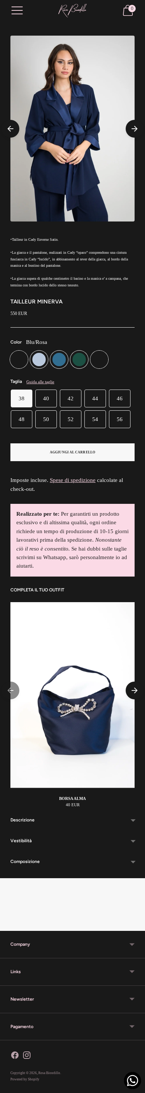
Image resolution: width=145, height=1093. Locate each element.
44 (95, 398)
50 (46, 419)
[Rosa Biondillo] (72, 10)
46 (120, 398)
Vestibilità (21, 840)
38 (22, 398)
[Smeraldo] (79, 359)
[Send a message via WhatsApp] (132, 1080)
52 (71, 419)
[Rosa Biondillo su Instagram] (26, 1056)
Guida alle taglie (40, 382)
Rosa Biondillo (49, 1073)
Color (16, 342)
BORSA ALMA (72, 798)
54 (95, 419)
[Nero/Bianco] (99, 359)
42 (71, 398)
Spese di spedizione (73, 480)
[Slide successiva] (135, 129)
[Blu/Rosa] (19, 359)
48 (22, 419)
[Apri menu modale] (17, 10)
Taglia (16, 381)
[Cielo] (39, 359)
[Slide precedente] (10, 129)
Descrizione (22, 820)
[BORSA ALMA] (72, 695)
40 (46, 398)
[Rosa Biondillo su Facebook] (14, 1056)
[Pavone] (59, 359)
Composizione (25, 861)
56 (120, 419)
